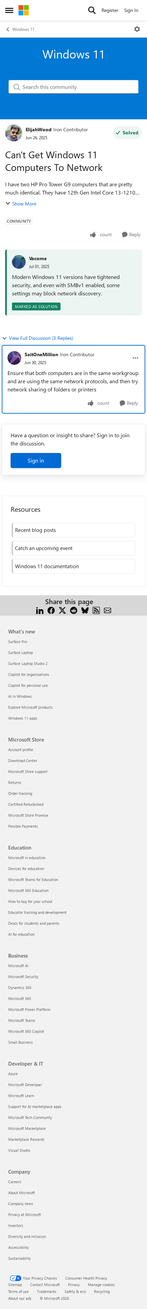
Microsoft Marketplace (27, 1128)
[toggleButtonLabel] (137, 29)
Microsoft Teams (21, 1020)
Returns (14, 782)
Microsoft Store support (28, 771)
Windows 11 (23, 29)
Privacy (74, 1284)
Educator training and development (37, 912)
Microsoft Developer (25, 1084)
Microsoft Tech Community (30, 1117)
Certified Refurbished (25, 804)
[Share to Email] (107, 609)
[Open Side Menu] (9, 10)
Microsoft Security (23, 976)
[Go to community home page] (23, 10)
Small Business (20, 1042)
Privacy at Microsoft (24, 1214)
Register (110, 10)
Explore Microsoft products (30, 707)
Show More (24, 203)
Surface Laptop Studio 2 (28, 663)
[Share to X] (62, 609)
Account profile (20, 749)
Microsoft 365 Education (28, 890)
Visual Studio (19, 1150)
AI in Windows (20, 696)
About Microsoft (21, 1192)
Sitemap (15, 1284)
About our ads (19, 1298)
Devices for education (26, 868)
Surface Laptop (20, 652)
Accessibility (18, 1247)
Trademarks (46, 1291)
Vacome (38, 258)
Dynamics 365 (19, 987)
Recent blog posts (35, 529)
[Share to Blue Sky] (85, 609)
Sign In (131, 10)
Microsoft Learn (21, 1095)
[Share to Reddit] (73, 609)
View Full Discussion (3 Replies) (41, 338)
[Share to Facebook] (51, 609)
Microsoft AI (18, 965)
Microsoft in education (26, 857)
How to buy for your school (30, 901)
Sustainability (19, 1258)
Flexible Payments (23, 826)
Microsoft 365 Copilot (26, 1031)
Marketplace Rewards (26, 1139)
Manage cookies (101, 1284)
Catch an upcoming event (43, 548)
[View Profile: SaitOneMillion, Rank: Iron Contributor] (14, 358)
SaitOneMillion (41, 354)
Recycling (102, 1291)
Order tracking (20, 793)
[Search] (92, 10)
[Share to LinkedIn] (39, 609)
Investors (15, 1225)
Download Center (22, 760)
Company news (20, 1203)
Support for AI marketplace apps (35, 1106)
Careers (14, 1181)
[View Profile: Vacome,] (19, 262)
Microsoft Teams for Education (33, 879)
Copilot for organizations (28, 674)
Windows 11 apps (22, 718)
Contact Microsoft (45, 1284)
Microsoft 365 (19, 998)
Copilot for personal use (28, 685)
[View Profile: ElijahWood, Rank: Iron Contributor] (13, 133)
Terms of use (18, 1291)
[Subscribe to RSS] (96, 609)
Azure (13, 1073)
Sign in (36, 460)
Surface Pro (17, 641)
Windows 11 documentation (47, 566)
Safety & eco (75, 1291)
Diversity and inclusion (27, 1236)
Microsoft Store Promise (28, 815)
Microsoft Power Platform (29, 1009)
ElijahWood (39, 129)
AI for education (21, 934)
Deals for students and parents (33, 923)
